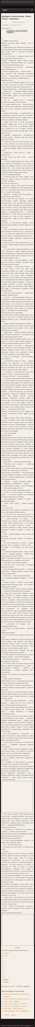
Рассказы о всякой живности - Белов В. (15, 1006)
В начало (6, 953)
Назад (5, 955)
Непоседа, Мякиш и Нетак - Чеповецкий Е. (16, 1011)
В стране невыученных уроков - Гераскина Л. (17, 999)
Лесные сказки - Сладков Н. (11, 1001)
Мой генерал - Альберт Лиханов (13, 1008)
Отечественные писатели (14, 25)
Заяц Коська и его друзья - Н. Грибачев (15, 1004)
